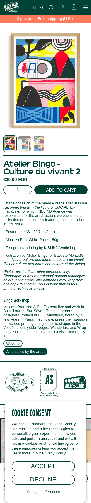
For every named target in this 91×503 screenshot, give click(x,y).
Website (13, 344)
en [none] (42, 7)
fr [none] (34, 7)
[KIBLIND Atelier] (15, 7)
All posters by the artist (25, 352)
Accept (43, 466)
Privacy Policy (54, 453)
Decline (43, 479)
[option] (34, 7)
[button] (51, 7)
